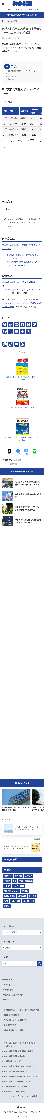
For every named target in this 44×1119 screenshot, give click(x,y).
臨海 (36, 9)
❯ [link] (40, 141)
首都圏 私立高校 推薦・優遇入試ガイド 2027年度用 (22, 377)
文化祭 (7, 886)
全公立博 (32, 896)
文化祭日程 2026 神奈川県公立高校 (22, 15)
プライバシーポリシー (22, 1116)
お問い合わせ (34, 1112)
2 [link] (36, 141)
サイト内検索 (11, 1112)
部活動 (25, 891)
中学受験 (18, 876)
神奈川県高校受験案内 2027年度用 (22, 407)
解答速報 (22, 896)
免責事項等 (23, 1112)
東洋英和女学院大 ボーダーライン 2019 (23, 71)
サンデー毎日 (18, 886)
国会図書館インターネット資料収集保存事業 (21, 1010)
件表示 (10, 102)
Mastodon (7, 1000)
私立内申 (28, 9)
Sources (11, 79)
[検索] (39, 963)
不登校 (7, 906)
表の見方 (11, 74)
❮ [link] (28, 141)
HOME (23, 1107)
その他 (7, 881)
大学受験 (17, 460)
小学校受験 (15, 901)
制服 (6, 901)
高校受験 (8, 876)
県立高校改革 (28, 901)
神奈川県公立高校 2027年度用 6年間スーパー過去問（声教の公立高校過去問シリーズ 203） (22, 438)
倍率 (14, 881)
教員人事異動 (9, 896)
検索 (9, 9)
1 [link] (32, 141)
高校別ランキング (11, 891)
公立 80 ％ (18, 9)
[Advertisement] (22, 172)
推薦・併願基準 (26, 881)
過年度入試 (12, 76)
